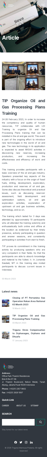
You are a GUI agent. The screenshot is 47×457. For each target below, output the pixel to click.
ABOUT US (21, 405)
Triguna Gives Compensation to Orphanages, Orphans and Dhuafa (28, 333)
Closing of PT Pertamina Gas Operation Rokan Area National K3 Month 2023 (28, 301)
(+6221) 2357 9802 (17, 389)
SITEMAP (35, 405)
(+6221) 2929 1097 (15, 392)
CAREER (5, 405)
